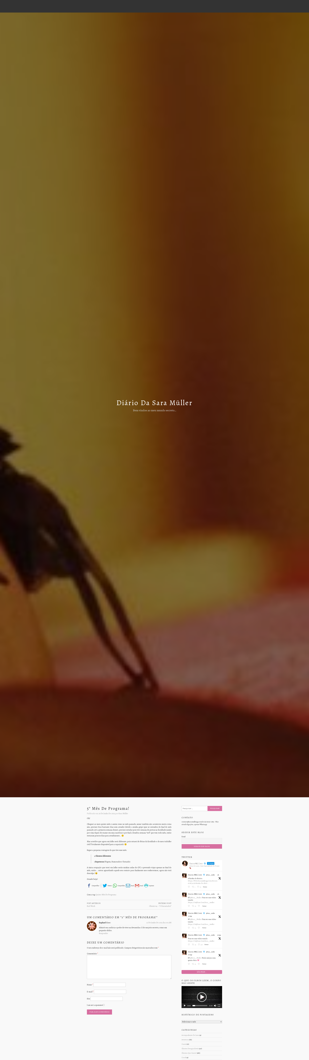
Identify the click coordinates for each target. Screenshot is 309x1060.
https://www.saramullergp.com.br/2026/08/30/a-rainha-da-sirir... (202, 882)
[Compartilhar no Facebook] (93, 885)
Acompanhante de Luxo (190, 1035)
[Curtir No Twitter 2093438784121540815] (199, 964)
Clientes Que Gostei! (189, 1053)
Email (183, 836)
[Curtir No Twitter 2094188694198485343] (199, 906)
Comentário (92, 953)
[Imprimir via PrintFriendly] (149, 885)
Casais (184, 1044)
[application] (202, 997)
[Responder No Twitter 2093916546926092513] (189, 928)
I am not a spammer (95, 1005)
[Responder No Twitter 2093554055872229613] (189, 944)
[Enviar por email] (130, 885)
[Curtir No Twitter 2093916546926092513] (199, 928)
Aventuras (185, 1039)
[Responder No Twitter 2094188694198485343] (189, 906)
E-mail (90, 991)
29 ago (219, 935)
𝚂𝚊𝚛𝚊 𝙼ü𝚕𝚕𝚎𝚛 (195, 875)
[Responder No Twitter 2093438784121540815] (189, 964)
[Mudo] (215, 1005)
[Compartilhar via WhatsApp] (119, 885)
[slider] (200, 1005)
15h (218, 894)
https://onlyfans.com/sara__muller (201, 902)
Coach (184, 1057)
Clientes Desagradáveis (190, 1048)
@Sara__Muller (195, 897)
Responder (103, 933)
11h (218, 875)
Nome (90, 984)
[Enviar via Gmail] (139, 885)
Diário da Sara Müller (154, 403)
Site (88, 998)
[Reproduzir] (184, 1005)
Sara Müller (123, 813)
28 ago (190, 955)
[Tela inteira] (219, 1005)
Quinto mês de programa (105, 894)
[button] (202, 997)
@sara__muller (210, 875)
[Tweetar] (107, 885)
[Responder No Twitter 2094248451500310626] (189, 887)
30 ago (190, 916)
